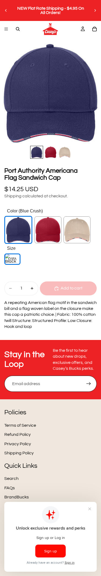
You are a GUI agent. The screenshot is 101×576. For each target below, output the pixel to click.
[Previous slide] (6, 10)
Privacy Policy (17, 444)
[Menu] (6, 29)
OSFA (12, 259)
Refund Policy (17, 435)
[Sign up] (88, 383)
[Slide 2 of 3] (51, 152)
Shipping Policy (19, 453)
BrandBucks (16, 497)
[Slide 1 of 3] (37, 152)
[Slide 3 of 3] (65, 152)
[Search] (18, 29)
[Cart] (94, 29)
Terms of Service (20, 425)
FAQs (9, 488)
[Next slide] (95, 10)
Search (11, 479)
